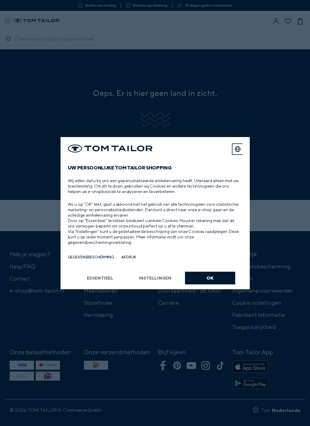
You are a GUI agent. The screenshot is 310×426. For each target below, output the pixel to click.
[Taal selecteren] (237, 149)
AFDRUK (128, 257)
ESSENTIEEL (100, 277)
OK (209, 277)
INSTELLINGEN (155, 277)
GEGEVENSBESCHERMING (91, 257)
